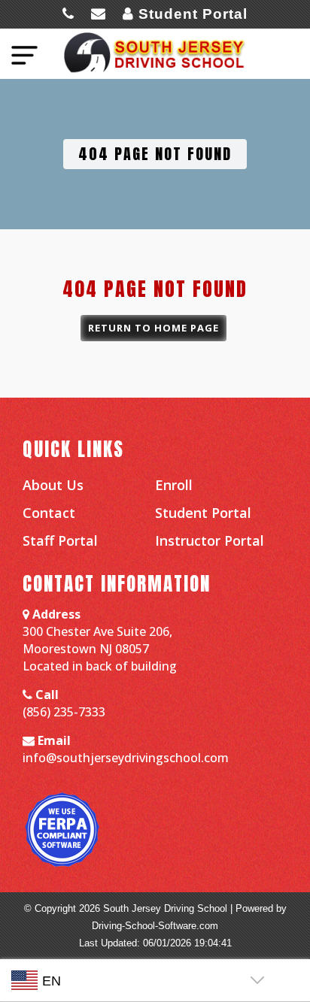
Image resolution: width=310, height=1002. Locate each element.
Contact (49, 512)
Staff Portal (60, 540)
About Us (53, 484)
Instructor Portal (209, 540)
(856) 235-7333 (64, 711)
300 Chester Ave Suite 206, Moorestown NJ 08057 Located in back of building (100, 648)
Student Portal (191, 14)
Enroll (174, 484)
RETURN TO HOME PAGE (153, 328)
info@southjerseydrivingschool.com (126, 757)
